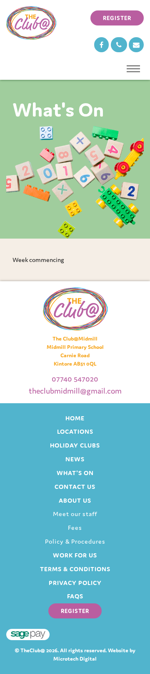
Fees (75, 528)
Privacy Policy (75, 583)
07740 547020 (75, 379)
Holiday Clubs (75, 445)
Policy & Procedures (75, 541)
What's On (75, 473)
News (75, 459)
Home (75, 418)
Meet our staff (75, 514)
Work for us (75, 555)
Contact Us (75, 487)
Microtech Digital (75, 658)
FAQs (75, 596)
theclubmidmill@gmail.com (75, 391)
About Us (75, 500)
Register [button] (117, 18)
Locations (75, 431)
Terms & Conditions (75, 569)
